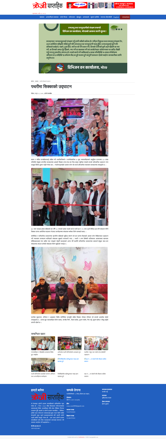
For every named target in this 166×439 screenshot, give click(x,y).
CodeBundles (81, 437)
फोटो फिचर (63, 17)
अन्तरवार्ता (86, 17)
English (116, 17)
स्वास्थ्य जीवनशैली (106, 17)
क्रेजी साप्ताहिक (48, 93)
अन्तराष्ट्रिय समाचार (52, 17)
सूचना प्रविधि (95, 17)
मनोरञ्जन (72, 17)
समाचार (42, 17)
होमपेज (32, 81)
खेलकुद (79, 17)
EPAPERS (125, 17)
